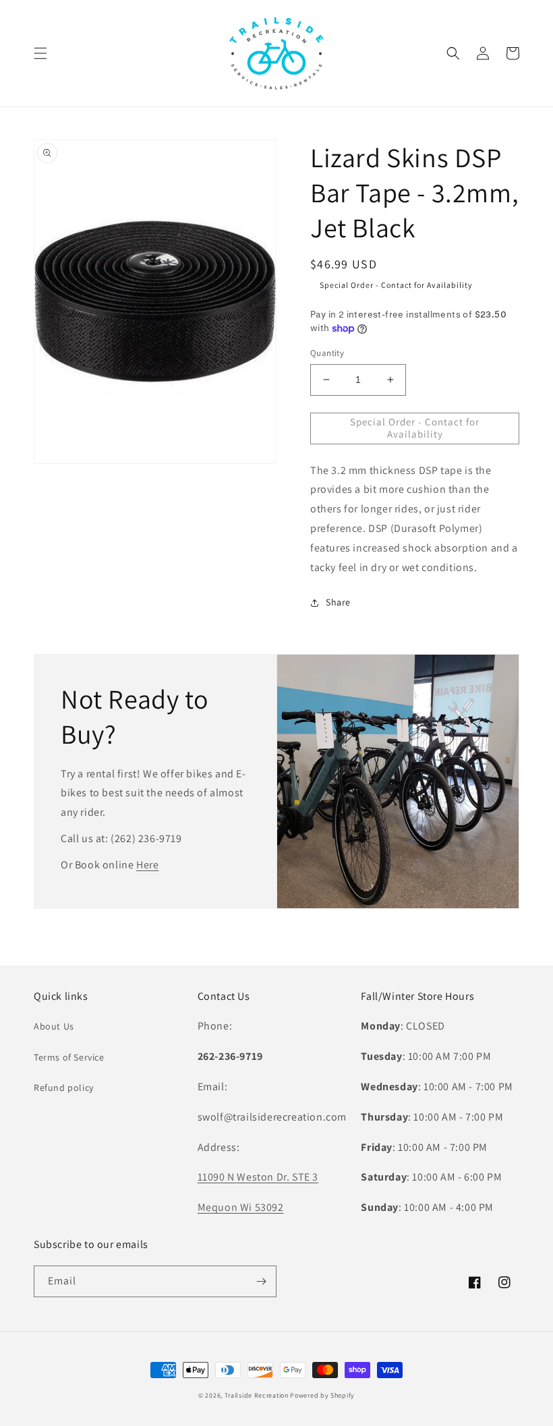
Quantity (327, 353)
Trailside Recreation (257, 1395)
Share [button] (338, 602)
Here (147, 865)
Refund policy (64, 1087)
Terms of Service (69, 1057)
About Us (54, 1026)
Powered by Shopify (322, 1395)
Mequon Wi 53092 (241, 1207)
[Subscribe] (261, 1281)
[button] (40, 53)
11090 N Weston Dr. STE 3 (258, 1177)
